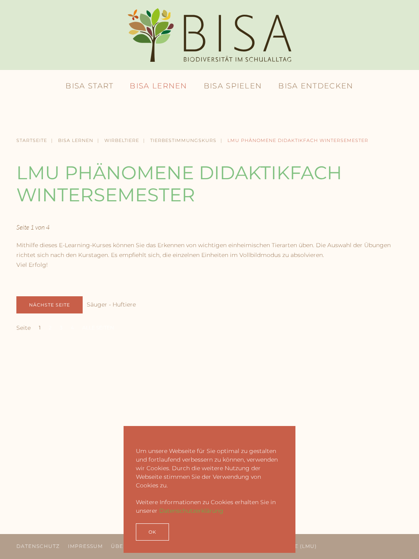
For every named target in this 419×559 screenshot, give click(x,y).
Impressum (85, 546)
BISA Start (89, 85)
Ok (152, 532)
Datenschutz (38, 546)
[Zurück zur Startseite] (209, 35)
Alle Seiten (98, 328)
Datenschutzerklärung (191, 510)
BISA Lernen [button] (158, 85)
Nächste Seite (49, 305)
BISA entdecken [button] (315, 85)
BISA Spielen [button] (233, 85)
